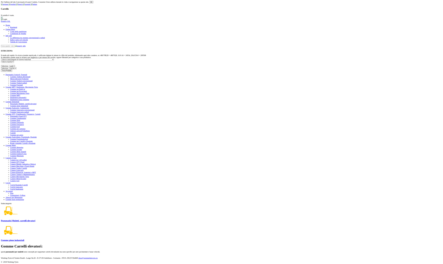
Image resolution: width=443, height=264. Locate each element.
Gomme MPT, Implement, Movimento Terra (22, 87)
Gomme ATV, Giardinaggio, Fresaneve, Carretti (23, 114)
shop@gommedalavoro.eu (88, 258)
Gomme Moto (11, 145)
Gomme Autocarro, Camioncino (17, 108)
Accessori (9, 191)
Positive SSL (5, 21)
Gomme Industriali (12, 102)
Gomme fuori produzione (15, 200)
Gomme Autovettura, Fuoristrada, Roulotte (21, 137)
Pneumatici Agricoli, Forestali (16, 75)
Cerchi (8, 183)
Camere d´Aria (11, 158)
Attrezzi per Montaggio (14, 197)
